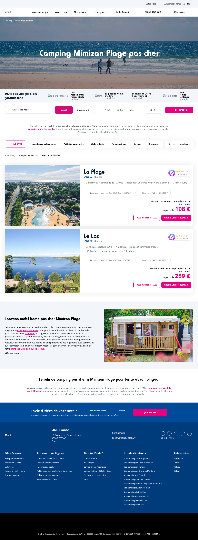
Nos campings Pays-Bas (133, 504)
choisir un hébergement (176, 218)
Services (137, 144)
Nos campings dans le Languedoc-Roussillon (142, 483)
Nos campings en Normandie (136, 496)
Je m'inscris (150, 412)
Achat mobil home (172, 3)
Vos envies (61, 12)
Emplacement (83, 110)
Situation (153, 144)
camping (29, 333)
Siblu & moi (122, 12)
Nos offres (80, 12)
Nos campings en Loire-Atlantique (138, 462)
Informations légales (46, 467)
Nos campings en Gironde (134, 475)
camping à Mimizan (27, 330)
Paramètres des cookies (47, 479)
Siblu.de (177, 462)
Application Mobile (13, 462)
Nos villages (89, 462)
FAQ (86, 479)
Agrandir (73, 222)
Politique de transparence (48, 475)
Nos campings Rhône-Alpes (135, 500)
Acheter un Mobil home (15, 471)
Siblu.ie (177, 467)
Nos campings (39, 12)
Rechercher (181, 110)
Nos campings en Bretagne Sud (136, 458)
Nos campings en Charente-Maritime (139, 471)
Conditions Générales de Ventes (50, 458)
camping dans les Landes (41, 128)
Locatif (64, 110)
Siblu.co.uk (178, 458)
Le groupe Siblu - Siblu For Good (97, 471)
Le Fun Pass (151, 3)
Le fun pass (9, 467)
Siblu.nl (177, 471)
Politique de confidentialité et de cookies (54, 471)
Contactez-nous (91, 458)
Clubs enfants (97, 144)
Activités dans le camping (44, 144)
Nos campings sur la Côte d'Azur (137, 487)
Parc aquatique (119, 144)
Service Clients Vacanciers (95, 467)
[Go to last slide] (12, 195)
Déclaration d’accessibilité (48, 462)
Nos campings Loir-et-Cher (134, 492)
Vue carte (17, 144)
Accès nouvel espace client (95, 475)
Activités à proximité (74, 144)
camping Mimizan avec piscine (27, 348)
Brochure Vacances (13, 475)
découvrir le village (147, 218)
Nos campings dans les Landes (136, 479)
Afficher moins (13, 353)
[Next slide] (72, 195)
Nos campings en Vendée (134, 467)
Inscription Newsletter (14, 458)
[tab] (21, 221)
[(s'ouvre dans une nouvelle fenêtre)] (163, 433)
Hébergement (100, 12)
